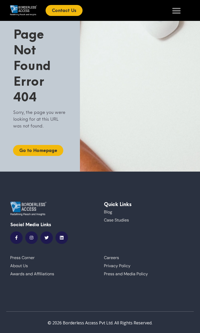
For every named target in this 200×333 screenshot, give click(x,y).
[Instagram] (31, 237)
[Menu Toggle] (176, 10)
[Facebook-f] (16, 237)
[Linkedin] (61, 237)
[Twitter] (46, 237)
